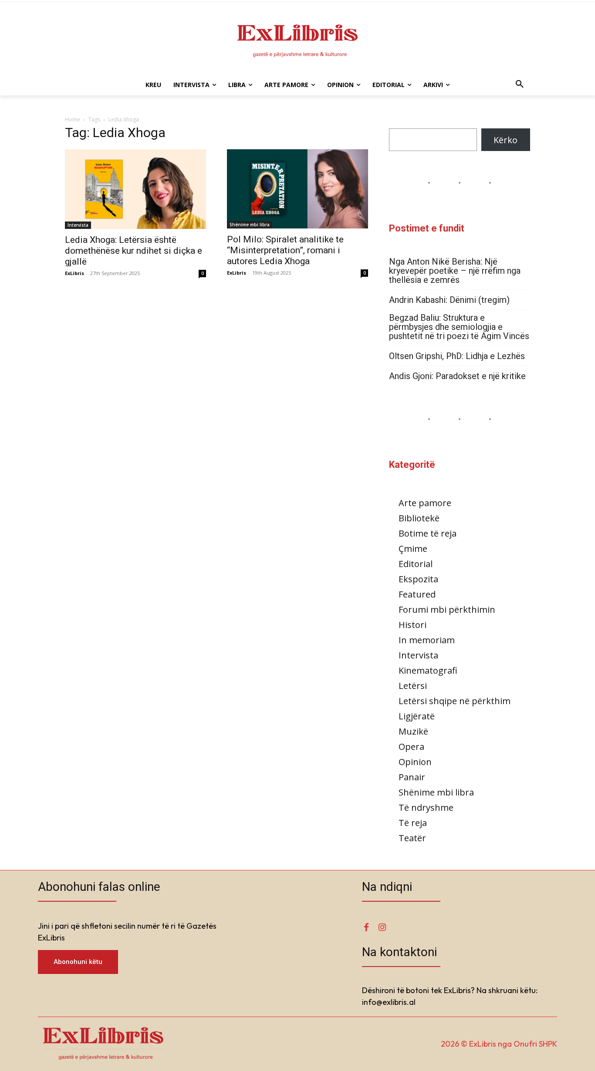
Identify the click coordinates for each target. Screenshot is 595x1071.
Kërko (505, 140)
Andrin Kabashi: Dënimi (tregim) (449, 300)
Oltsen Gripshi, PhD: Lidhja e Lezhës (457, 356)
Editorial (416, 564)
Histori (412, 625)
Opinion (415, 762)
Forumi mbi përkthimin (447, 609)
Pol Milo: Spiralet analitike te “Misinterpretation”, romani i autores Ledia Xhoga (285, 250)
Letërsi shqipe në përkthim (454, 701)
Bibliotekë (419, 518)
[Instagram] (382, 927)
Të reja (413, 823)
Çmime (413, 548)
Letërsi (413, 686)
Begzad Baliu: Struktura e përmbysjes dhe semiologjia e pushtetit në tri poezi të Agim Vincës (459, 327)
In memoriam (427, 640)
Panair (412, 777)
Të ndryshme (426, 807)
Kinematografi (428, 670)
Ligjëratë (417, 716)
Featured (417, 594)
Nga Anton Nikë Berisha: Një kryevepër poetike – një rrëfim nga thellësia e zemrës (455, 271)
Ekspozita (418, 579)
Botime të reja (427, 533)
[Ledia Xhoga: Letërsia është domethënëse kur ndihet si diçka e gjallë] (135, 189)
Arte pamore (425, 503)
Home (72, 119)
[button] (519, 84)
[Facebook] (366, 927)
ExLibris (74, 273)
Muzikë (413, 731)
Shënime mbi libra (250, 225)
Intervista (78, 225)
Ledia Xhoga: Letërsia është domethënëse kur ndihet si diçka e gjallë (133, 251)
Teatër (412, 838)
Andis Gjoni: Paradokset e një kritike (457, 376)
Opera (411, 746)
